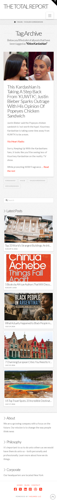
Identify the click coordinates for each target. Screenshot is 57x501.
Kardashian (10, 180)
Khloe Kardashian (37, 180)
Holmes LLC (35, 496)
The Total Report (25, 6)
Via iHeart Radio (15, 141)
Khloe (22, 180)
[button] (50, 15)
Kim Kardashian (12, 186)
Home (20, 485)
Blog (27, 485)
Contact (36, 485)
